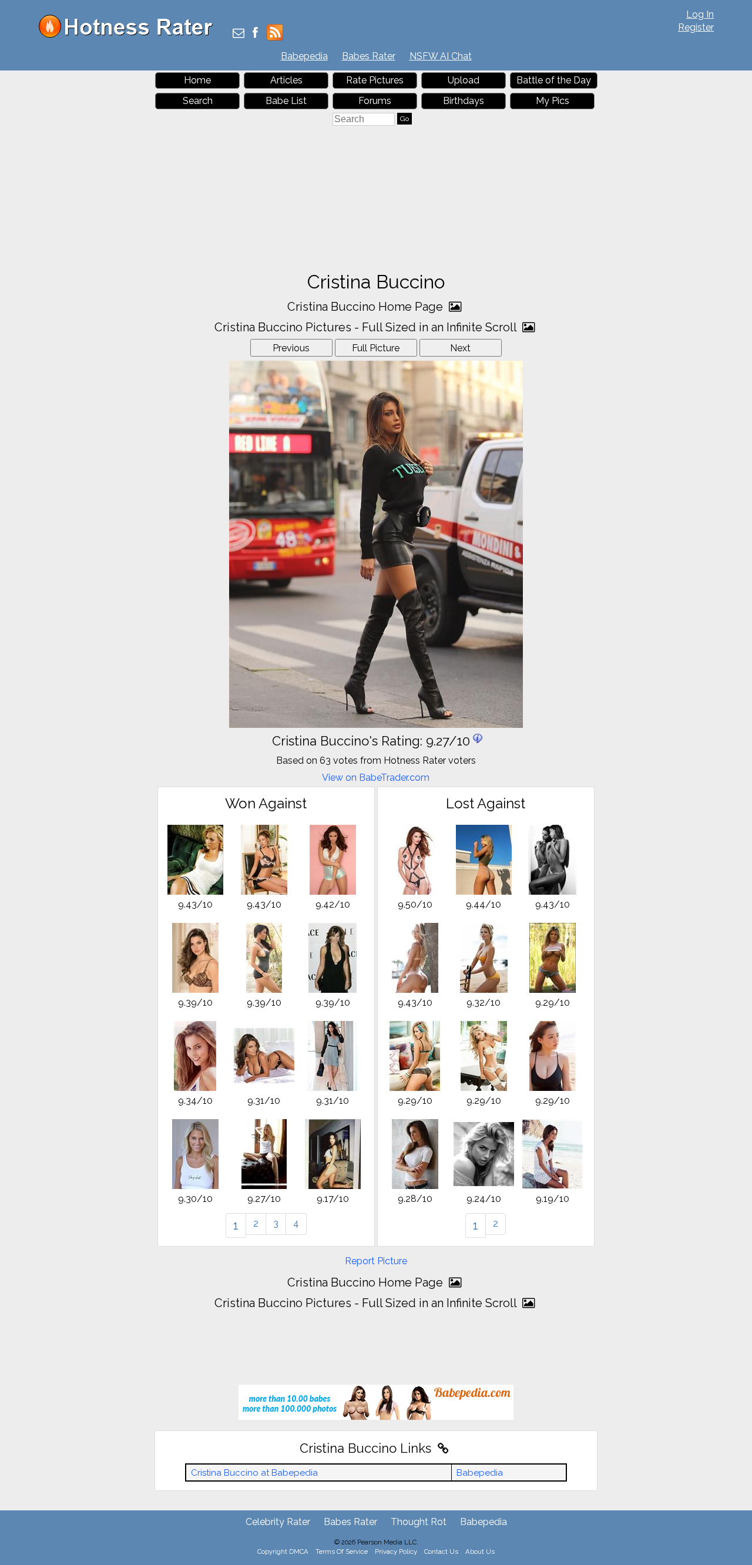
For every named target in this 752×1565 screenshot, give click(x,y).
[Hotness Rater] (129, 35)
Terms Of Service (341, 1551)
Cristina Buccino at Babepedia (254, 1472)
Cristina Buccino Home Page (366, 307)
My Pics (552, 100)
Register (696, 27)
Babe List (286, 100)
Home (197, 80)
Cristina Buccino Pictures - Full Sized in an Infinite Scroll (366, 327)
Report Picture (376, 1261)
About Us (480, 1551)
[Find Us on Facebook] (255, 33)
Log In (700, 14)
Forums (374, 100)
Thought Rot (418, 1521)
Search (198, 100)
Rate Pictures (375, 80)
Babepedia (304, 56)
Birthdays (463, 100)
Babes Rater (368, 56)
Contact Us (441, 1551)
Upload (463, 80)
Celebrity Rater (278, 1521)
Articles (286, 80)
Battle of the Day (553, 80)
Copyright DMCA (282, 1551)
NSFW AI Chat (440, 56)
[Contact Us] (238, 33)
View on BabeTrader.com (375, 777)
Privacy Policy (396, 1551)
